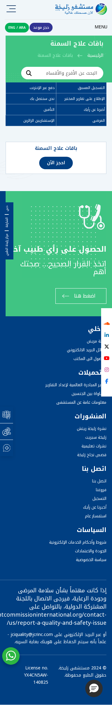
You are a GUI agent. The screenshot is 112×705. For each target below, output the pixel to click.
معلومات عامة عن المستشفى (81, 402)
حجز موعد (41, 27)
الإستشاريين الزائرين (38, 120)
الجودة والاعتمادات (90, 551)
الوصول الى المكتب (89, 358)
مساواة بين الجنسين (89, 393)
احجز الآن (56, 163)
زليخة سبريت (95, 437)
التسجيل (99, 498)
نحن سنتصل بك (42, 98)
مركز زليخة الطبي (7, 245)
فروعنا (101, 490)
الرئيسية (95, 55)
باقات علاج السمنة (56, 148)
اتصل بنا (99, 481)
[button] (94, 688)
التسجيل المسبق (91, 87)
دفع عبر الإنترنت (42, 87)
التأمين (49, 109)
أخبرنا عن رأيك (94, 109)
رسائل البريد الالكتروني (86, 350)
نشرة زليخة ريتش (91, 428)
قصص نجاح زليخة (91, 455)
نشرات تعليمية (94, 446)
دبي (7, 208)
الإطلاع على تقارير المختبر (84, 98)
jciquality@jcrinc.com (32, 634)
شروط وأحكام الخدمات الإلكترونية (77, 542)
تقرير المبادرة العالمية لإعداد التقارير (75, 385)
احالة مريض (96, 341)
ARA (22, 27)
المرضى (98, 120)
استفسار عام (95, 516)
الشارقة (7, 222)
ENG (11, 27)
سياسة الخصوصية (91, 560)
